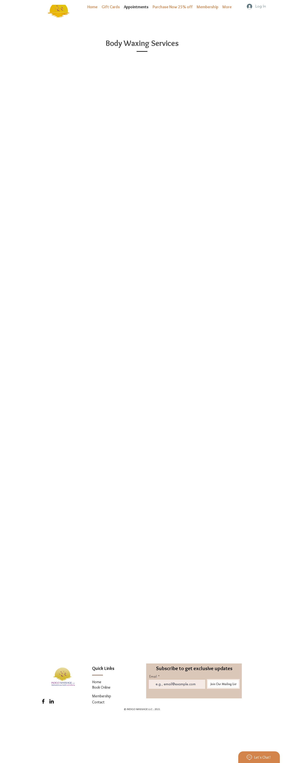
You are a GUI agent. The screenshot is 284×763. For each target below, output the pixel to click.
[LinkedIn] (51, 701)
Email (153, 676)
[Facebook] (43, 701)
